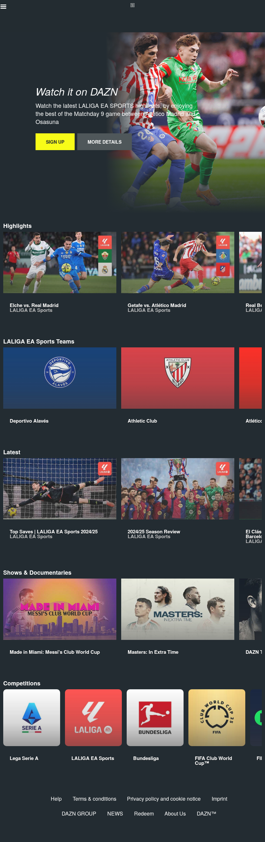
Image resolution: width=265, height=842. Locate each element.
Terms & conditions (94, 798)
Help (56, 798)
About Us (175, 813)
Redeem (144, 813)
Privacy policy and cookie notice (164, 798)
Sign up (55, 142)
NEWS (115, 813)
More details (105, 142)
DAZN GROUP (79, 813)
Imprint (219, 798)
